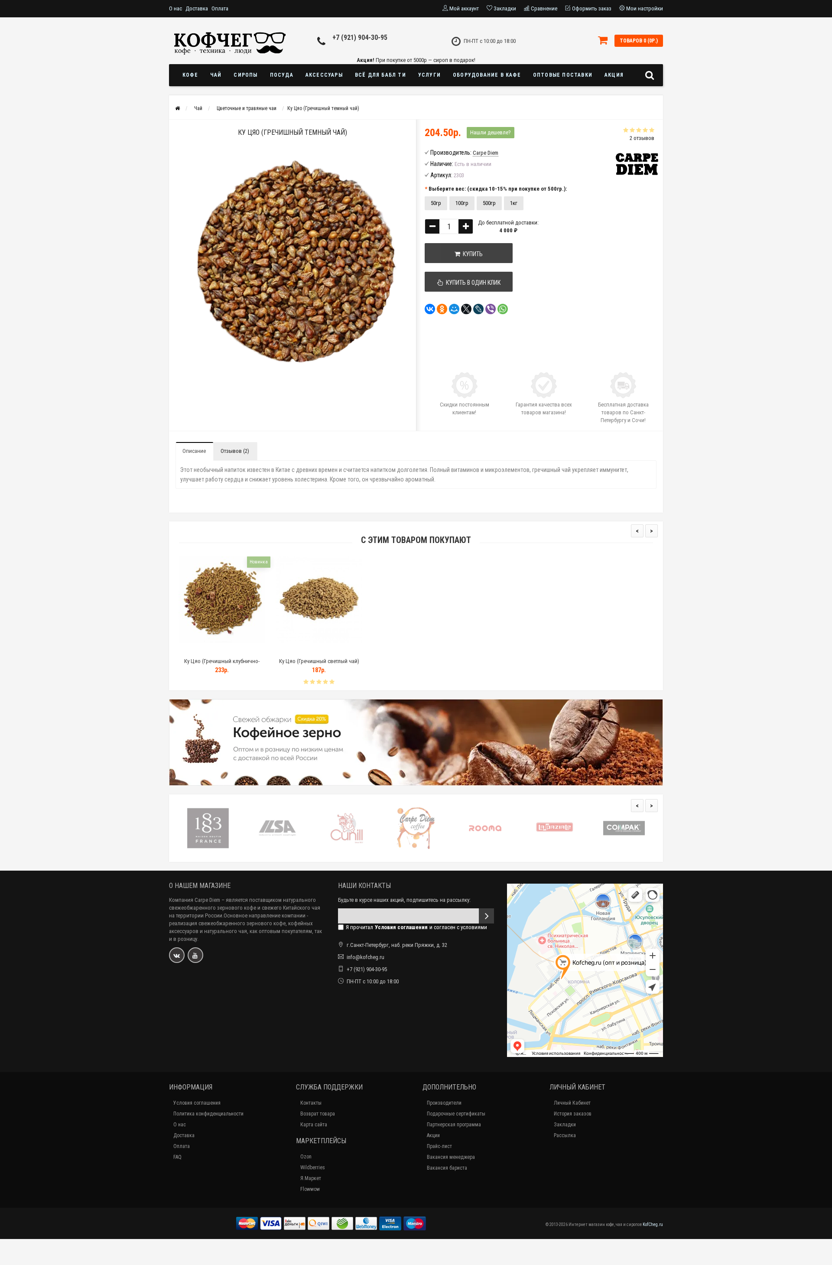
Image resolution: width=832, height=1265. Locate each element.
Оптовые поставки (562, 75)
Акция (614, 75)
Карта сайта (313, 1125)
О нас (175, 8)
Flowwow (310, 1189)
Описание (194, 451)
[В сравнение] (241, 650)
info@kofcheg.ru (365, 957)
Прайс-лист (439, 1146)
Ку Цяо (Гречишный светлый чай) (319, 661)
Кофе (190, 75)
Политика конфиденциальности (208, 1114)
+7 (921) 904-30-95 (359, 37)
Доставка (196, 8)
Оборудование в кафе (487, 75)
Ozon (306, 1157)
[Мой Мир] (454, 309)
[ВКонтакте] (430, 309)
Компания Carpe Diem (194, 900)
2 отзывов (642, 138)
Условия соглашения (197, 1103)
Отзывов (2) (235, 451)
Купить (471, 253)
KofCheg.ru (653, 1224)
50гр (436, 203)
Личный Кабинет (572, 1103)
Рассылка (565, 1135)
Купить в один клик (471, 282)
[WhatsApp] (502, 309)
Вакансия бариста (447, 1168)
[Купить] (201, 650)
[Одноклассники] (442, 309)
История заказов (573, 1114)
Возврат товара (317, 1114)
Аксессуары (324, 75)
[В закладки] (221, 650)
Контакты (311, 1103)
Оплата (219, 8)
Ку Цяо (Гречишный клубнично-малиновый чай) (222, 665)
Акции (433, 1135)
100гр (461, 203)
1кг (513, 203)
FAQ (177, 1157)
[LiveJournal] (478, 309)
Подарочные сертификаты (456, 1114)
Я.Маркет (310, 1178)
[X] (466, 309)
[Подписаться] (486, 916)
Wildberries (312, 1167)
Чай (216, 75)
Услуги (429, 75)
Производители (444, 1103)
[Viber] (490, 309)
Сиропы (245, 75)
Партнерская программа (454, 1125)
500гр (489, 203)
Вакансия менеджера (451, 1157)
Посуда (281, 75)
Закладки (565, 1125)
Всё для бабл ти (380, 75)
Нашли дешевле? (490, 132)
